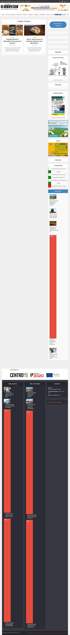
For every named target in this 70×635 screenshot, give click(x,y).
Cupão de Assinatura (54, 633)
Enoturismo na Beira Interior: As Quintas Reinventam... (32, 516)
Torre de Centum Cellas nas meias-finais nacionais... (53, 216)
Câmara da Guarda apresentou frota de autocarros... (31, 626)
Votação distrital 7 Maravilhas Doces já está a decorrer (12, 41)
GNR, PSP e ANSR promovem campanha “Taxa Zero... (53, 356)
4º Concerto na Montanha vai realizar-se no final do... (54, 229)
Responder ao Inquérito (58, 25)
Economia (19, 14)
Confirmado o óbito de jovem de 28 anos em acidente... (9, 406)
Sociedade (42, 14)
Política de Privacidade (63, 633)
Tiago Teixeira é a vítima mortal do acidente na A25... (9, 515)
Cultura (8, 14)
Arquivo (22, 1)
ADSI (19, 632)
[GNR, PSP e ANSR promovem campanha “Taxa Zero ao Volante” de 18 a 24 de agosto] (53, 350)
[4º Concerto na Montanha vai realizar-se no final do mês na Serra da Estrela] (53, 223)
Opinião (30, 14)
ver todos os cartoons (58, 80)
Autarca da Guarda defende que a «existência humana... (54, 202)
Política (25, 14)
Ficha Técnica (8, 1)
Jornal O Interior (56, 402)
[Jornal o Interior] (10, 6)
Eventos (48, 14)
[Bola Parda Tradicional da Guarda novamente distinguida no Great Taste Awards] (53, 286)
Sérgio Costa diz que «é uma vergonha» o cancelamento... (31, 406)
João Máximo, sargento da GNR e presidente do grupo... (9, 394)
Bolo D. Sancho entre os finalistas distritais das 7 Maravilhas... (34, 41)
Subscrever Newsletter (16, 1)
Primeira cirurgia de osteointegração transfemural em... (9, 624)
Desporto (13, 14)
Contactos (3, 1)
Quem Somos (30, 633)
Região (36, 14)
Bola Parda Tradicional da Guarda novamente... (53, 342)
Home (3, 14)
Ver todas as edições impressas (58, 117)
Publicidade (42, 633)
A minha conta (28, 1)
